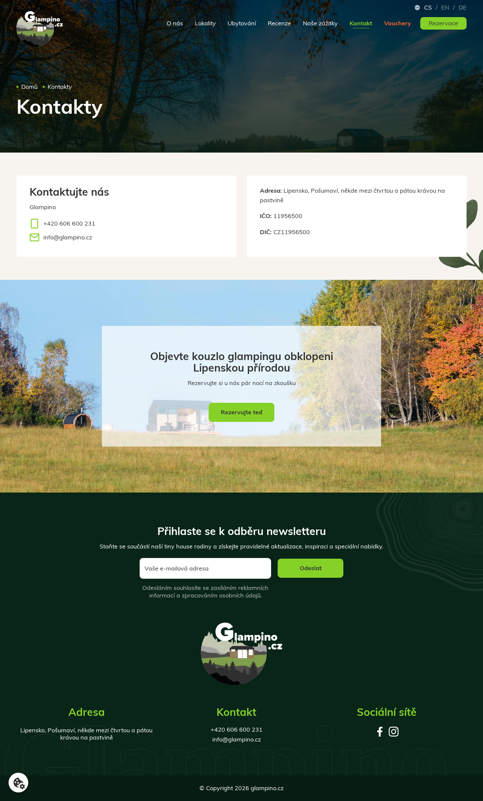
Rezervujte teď (241, 412)
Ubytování (242, 23)
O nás (175, 23)
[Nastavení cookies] (18, 782)
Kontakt (361, 23)
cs (428, 8)
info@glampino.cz (67, 237)
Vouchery (397, 23)
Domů (29, 86)
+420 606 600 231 (69, 223)
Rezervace (443, 23)
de (463, 8)
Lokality (205, 23)
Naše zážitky (320, 23)
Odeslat (311, 568)
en (445, 8)
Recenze (279, 23)
